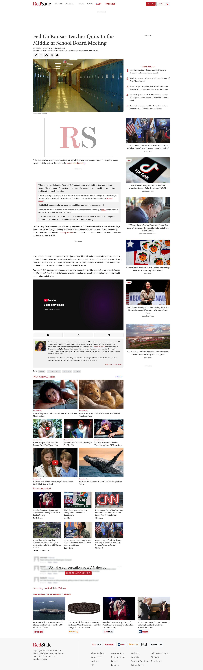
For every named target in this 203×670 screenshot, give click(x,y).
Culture (114, 661)
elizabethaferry (39, 113)
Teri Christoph (38, 518)
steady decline (67, 233)
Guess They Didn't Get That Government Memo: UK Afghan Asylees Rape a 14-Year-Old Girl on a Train (47, 544)
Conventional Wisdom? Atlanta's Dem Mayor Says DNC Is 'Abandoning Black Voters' (148, 269)
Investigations (117, 653)
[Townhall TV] (110, 4)
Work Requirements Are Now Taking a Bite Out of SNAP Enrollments (75, 512)
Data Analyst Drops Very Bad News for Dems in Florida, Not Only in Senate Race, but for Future (109, 512)
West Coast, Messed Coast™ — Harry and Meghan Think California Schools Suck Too (154, 625)
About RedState (98, 653)
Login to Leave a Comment (78, 573)
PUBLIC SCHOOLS (54, 371)
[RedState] (42, 4)
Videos (81, 4)
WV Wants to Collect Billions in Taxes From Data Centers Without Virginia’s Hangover (148, 353)
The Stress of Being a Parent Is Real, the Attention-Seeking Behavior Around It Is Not (148, 187)
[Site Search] (167, 4)
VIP (92, 665)
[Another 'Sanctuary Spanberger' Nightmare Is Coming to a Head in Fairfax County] (47, 500)
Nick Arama (99, 518)
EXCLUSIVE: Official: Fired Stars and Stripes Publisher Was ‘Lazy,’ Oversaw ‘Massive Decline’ (108, 542)
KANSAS (42, 371)
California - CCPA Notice (160, 653)
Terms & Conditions (140, 661)
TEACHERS (67, 371)
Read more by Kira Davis (113, 364)
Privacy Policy (137, 665)
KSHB (103, 209)
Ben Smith (148, 273)
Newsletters (156, 661)
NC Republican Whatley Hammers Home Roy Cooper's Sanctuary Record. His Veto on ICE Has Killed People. (148, 228)
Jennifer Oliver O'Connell (41, 550)
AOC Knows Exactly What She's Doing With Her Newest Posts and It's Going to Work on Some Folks (148, 310)
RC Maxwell (99, 548)
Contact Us (96, 657)
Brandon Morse (148, 191)
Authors (58, 4)
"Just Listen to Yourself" (97, 346)
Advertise (135, 657)
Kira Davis (38, 48)
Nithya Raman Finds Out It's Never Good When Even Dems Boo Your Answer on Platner (78, 542)
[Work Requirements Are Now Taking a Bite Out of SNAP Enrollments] (78, 500)
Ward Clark (67, 518)
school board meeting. (76, 163)
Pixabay (45, 113)
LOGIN (160, 4)
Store (90, 4)
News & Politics (118, 657)
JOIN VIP (150, 4)
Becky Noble (68, 548)
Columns (115, 665)
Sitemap (155, 657)
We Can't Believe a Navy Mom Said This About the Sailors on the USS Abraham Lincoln (48, 625)
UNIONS (77, 371)
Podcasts (70, 4)
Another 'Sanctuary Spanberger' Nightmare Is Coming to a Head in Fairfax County (46, 512)
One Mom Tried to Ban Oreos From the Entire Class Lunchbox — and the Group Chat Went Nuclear (84, 625)
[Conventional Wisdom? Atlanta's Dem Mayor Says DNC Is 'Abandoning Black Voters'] (148, 252)
